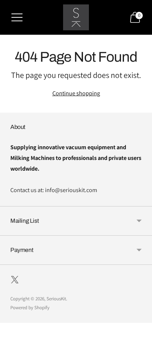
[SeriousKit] (76, 17)
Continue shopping (76, 93)
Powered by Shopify (29, 307)
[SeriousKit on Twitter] (14, 281)
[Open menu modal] (17, 17)
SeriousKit (56, 299)
